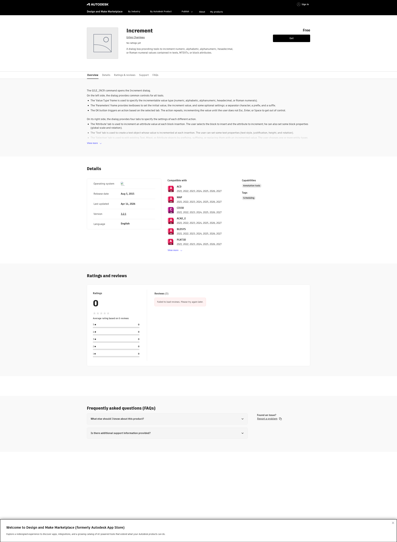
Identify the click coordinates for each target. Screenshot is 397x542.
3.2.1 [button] (123, 214)
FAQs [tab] (155, 75)
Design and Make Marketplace (105, 11)
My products (216, 11)
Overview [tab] (92, 75)
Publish (185, 11)
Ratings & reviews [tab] (124, 75)
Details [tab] (106, 75)
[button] (167, 418)
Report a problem (267, 418)
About (202, 11)
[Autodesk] (98, 4)
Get (292, 38)
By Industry (134, 11)
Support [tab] (144, 75)
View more (92, 143)
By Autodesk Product (161, 11)
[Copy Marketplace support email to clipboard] (280, 418)
